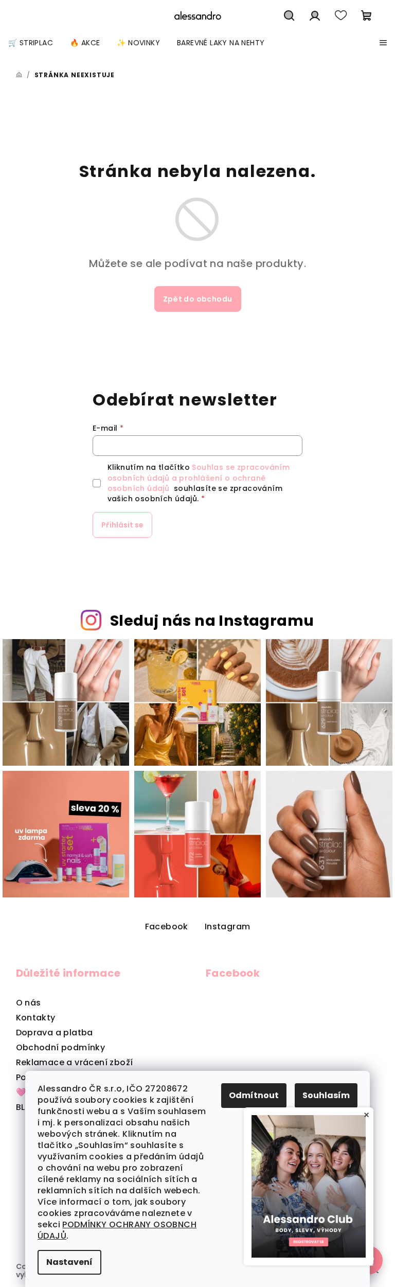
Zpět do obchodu (197, 299)
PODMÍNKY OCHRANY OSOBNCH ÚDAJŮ (117, 1230)
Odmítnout (254, 1095)
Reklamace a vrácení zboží (74, 1062)
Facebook (166, 926)
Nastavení (69, 1262)
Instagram (227, 926)
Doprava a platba (54, 1032)
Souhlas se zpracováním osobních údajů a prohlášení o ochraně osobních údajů (198, 477)
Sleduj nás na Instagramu (212, 620)
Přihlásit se (122, 525)
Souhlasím (326, 1095)
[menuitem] (30, 43)
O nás (28, 1003)
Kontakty (36, 1018)
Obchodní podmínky (60, 1047)
